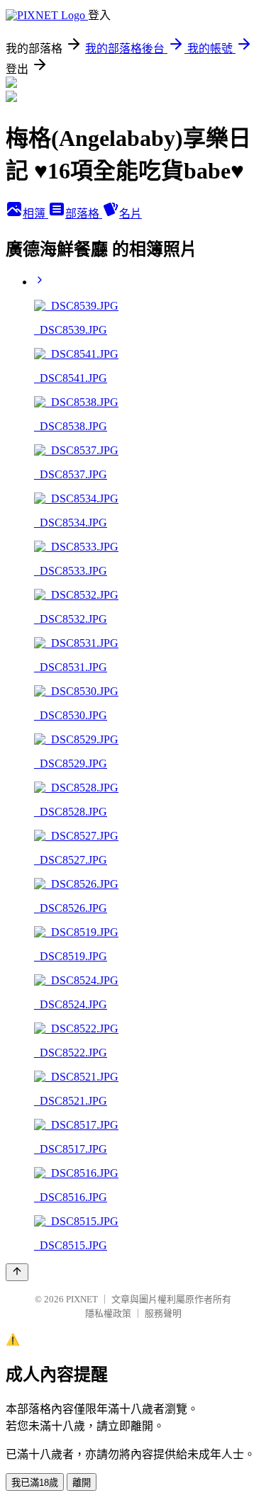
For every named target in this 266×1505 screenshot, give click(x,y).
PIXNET (82, 1299)
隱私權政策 (108, 1313)
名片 (130, 214)
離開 (81, 1482)
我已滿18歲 (34, 1482)
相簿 (35, 214)
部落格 (83, 214)
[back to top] (17, 1272)
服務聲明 (163, 1313)
